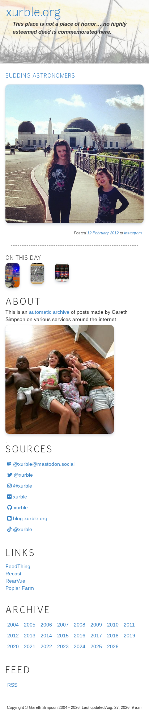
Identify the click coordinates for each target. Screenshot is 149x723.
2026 (113, 646)
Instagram (133, 233)
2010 (113, 625)
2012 (114, 233)
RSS (12, 685)
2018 (113, 635)
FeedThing (17, 566)
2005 (29, 625)
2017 (96, 635)
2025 (96, 646)
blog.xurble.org (29, 518)
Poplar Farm (19, 588)
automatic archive (49, 312)
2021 (29, 646)
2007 (63, 625)
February (101, 233)
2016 (79, 635)
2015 (63, 635)
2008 (79, 625)
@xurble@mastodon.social (43, 464)
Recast (13, 573)
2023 (63, 646)
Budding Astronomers (40, 76)
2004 (13, 625)
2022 (46, 646)
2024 (79, 646)
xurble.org (33, 13)
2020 (13, 646)
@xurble (22, 475)
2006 (46, 625)
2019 (129, 635)
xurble (19, 497)
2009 (96, 625)
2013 (29, 635)
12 (89, 233)
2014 (46, 635)
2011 (129, 625)
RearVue (15, 581)
